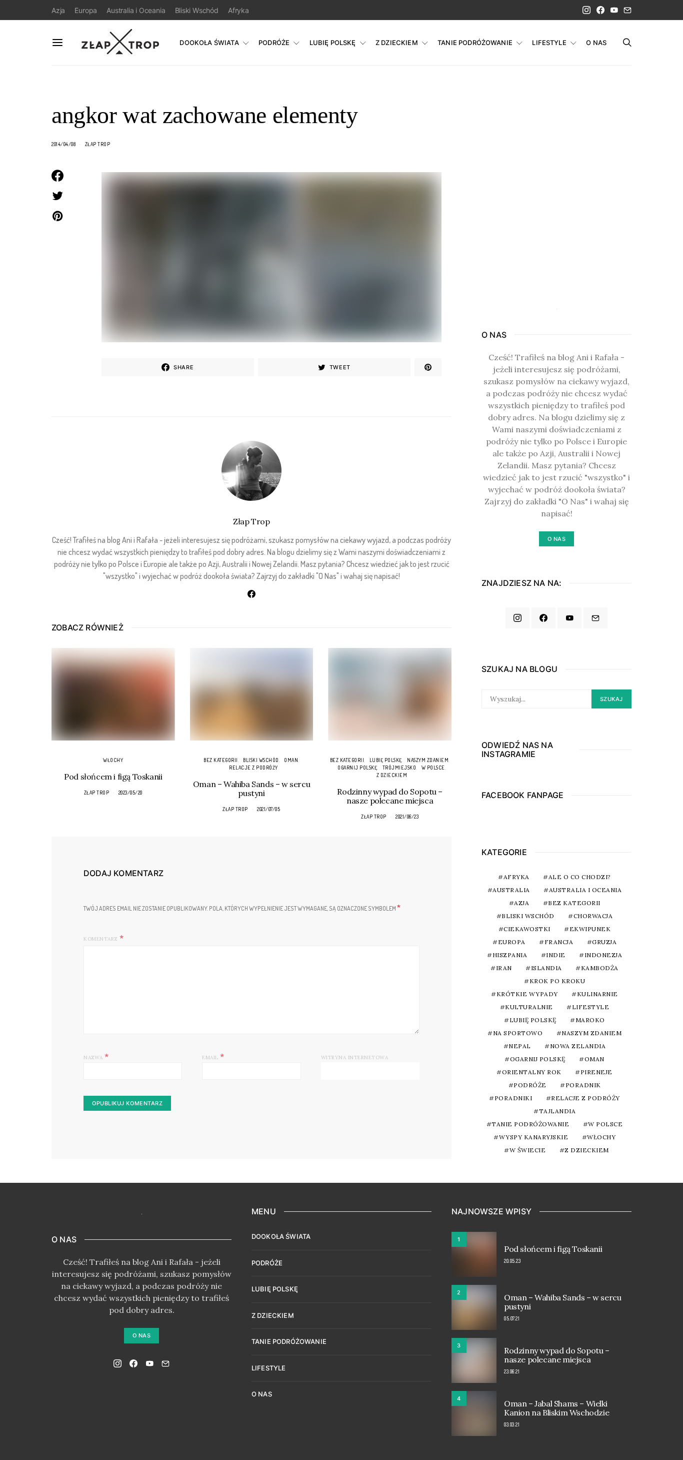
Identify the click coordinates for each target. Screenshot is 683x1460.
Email (213, 1056)
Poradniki (513, 1098)
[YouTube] (614, 10)
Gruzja (604, 942)
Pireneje (596, 1072)
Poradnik (583, 1085)
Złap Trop (97, 144)
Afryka (238, 10)
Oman (291, 760)
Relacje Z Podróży (253, 768)
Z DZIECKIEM (397, 43)
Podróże (530, 1085)
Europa (85, 10)
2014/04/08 (64, 144)
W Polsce (433, 768)
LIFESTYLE (549, 43)
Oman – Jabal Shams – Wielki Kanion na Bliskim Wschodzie (556, 1407)
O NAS (596, 43)
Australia (511, 890)
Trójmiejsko (399, 768)
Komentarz (101, 939)
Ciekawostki (527, 929)
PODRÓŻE (274, 43)
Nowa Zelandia (578, 1046)
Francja (559, 942)
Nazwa (96, 1056)
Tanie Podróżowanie (530, 1124)
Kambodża (599, 968)
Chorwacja (593, 916)
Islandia (546, 968)
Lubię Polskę (386, 760)
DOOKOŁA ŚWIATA (209, 43)
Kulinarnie (597, 994)
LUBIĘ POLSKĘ (333, 43)
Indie (556, 955)
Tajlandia (557, 1111)
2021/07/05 (268, 809)
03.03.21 (512, 1424)
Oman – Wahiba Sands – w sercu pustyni (251, 788)
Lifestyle (591, 1007)
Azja (58, 10)
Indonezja (603, 955)
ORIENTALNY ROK (532, 1072)
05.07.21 (512, 1318)
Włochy (113, 760)
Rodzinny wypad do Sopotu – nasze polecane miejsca (389, 796)
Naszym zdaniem (427, 760)
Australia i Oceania (135, 10)
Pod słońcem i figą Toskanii (113, 777)
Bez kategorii (221, 760)
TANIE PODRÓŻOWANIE (475, 43)
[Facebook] (600, 10)
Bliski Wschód (196, 10)
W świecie (528, 1150)
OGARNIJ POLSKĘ (357, 768)
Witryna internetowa (354, 1057)
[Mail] (628, 10)
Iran (504, 968)
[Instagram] (586, 10)
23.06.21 (512, 1371)
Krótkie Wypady (527, 994)
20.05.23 (512, 1261)
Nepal (519, 1046)
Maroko (590, 1020)
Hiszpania (510, 955)
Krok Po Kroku (558, 981)
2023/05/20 (130, 793)
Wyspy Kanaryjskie (533, 1137)
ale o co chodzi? (579, 877)
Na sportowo (518, 1033)
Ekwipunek (590, 929)
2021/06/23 (407, 817)
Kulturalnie (529, 1007)
